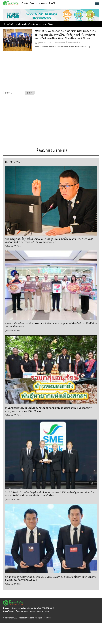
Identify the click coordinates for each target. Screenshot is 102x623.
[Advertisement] (51, 123)
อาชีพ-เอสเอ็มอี (74, 43)
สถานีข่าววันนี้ (61, 43)
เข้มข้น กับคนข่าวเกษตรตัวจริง (38, 3)
